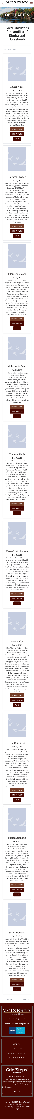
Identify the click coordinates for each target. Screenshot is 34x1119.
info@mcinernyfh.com (20, 1023)
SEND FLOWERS (17, 134)
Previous (10, 999)
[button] (31, 3)
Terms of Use (19, 1106)
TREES (17, 139)
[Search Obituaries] (27, 49)
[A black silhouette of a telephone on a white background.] (2, 3)
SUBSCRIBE (17, 1092)
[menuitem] (17, 1044)
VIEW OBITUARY (17, 129)
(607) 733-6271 (20, 1019)
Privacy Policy (8, 1106)
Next (24, 999)
